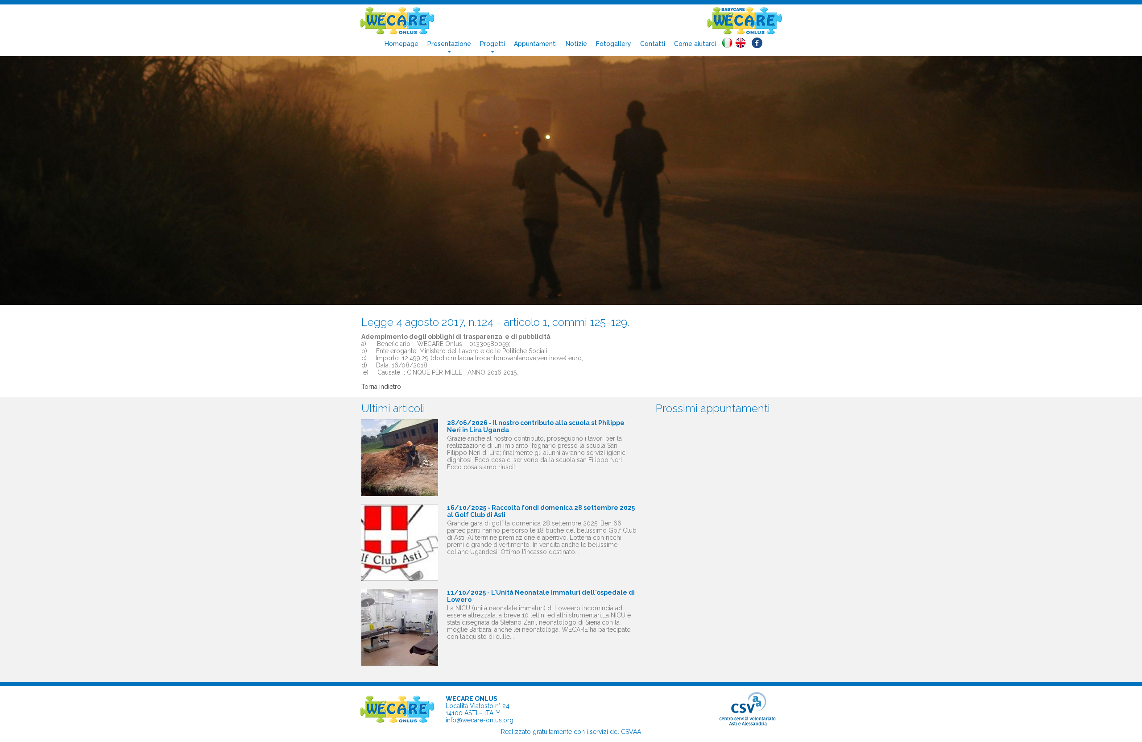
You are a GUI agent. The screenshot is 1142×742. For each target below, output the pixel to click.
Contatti (652, 43)
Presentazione (449, 43)
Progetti (492, 43)
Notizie (576, 43)
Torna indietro (381, 386)
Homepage (401, 43)
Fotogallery (613, 43)
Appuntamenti (535, 43)
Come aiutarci (695, 43)
